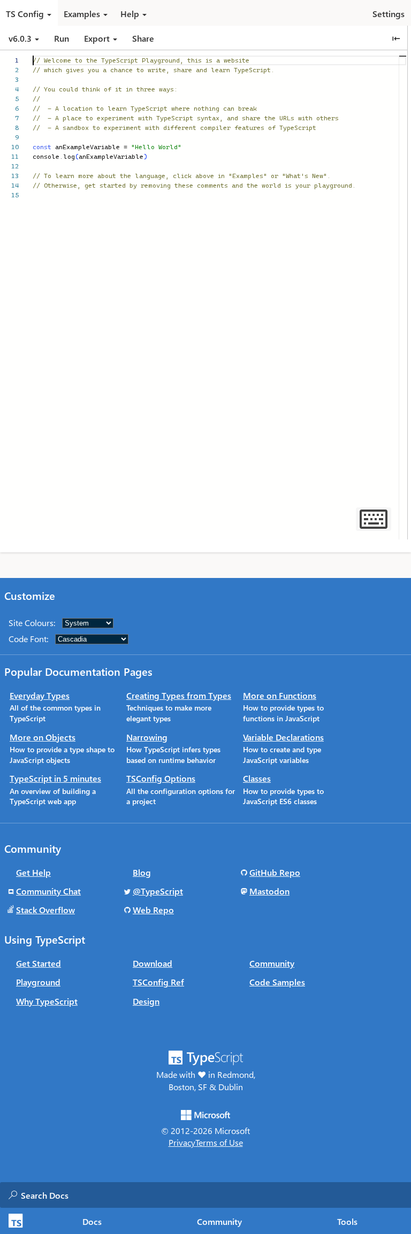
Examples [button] (82, 13)
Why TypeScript (47, 1001)
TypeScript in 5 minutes (55, 778)
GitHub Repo (274, 872)
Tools (347, 1221)
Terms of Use (219, 1142)
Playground (38, 982)
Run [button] (61, 38)
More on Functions (279, 695)
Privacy (182, 1142)
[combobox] (128, 1195)
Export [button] (97, 38)
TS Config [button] (25, 13)
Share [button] (143, 38)
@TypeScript (158, 891)
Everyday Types (40, 695)
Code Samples (277, 982)
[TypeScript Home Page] (14, 1221)
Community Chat (48, 891)
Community (219, 1221)
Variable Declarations (283, 737)
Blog (142, 872)
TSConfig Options (160, 778)
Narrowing (147, 737)
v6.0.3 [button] (21, 38)
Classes (257, 778)
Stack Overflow (45, 909)
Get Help (33, 872)
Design (146, 1001)
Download (152, 963)
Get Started (38, 963)
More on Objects (42, 737)
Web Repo (153, 909)
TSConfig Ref (158, 982)
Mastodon (269, 891)
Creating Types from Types (178, 695)
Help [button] (129, 13)
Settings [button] (388, 13)
